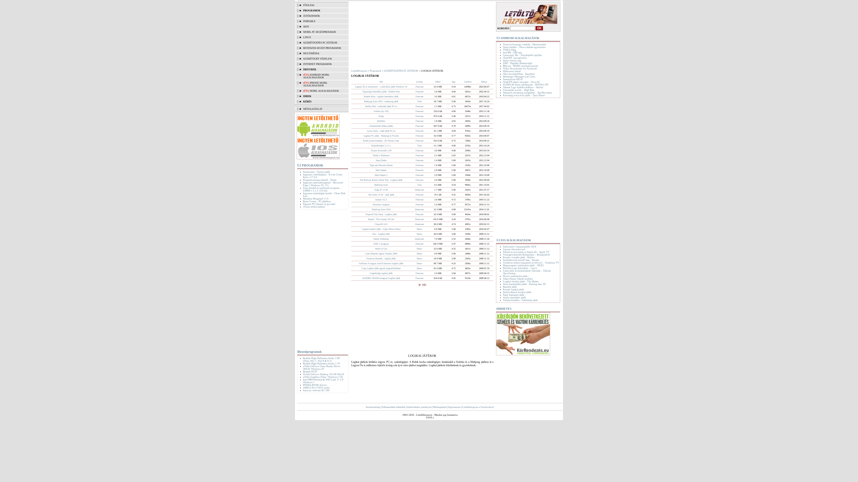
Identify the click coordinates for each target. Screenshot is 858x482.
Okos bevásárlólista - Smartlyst (519, 74)
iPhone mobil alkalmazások (315, 84)
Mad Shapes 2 (381, 175)
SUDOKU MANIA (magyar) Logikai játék (381, 278)
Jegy (454, 82)
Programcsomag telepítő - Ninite (319, 180)
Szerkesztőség (373, 407)
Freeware (419, 86)
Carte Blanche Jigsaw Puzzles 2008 (381, 253)
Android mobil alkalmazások (316, 76)
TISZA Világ (509, 49)
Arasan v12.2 (381, 199)
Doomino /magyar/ (381, 204)
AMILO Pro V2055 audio (316, 387)
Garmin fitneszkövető (514, 249)
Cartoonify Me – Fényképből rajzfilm (522, 55)
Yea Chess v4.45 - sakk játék (381, 194)
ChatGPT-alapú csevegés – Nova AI (521, 82)
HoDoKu (381, 121)
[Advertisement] (321, 279)
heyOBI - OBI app (512, 52)
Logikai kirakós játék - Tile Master (521, 281)
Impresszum (454, 407)
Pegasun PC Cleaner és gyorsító (319, 204)
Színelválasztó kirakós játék (517, 292)
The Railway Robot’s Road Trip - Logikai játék (381, 180)
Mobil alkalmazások (324, 90)
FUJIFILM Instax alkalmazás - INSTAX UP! (526, 84)
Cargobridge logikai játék (381, 273)
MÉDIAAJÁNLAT (312, 109)
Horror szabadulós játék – (516, 276)
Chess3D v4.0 (381, 224)
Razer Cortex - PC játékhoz (317, 201)
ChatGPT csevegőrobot (515, 57)
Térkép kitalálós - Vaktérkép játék (520, 300)
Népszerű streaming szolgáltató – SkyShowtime (527, 92)
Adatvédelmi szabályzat (419, 407)
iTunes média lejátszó (314, 206)
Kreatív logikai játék (513, 289)
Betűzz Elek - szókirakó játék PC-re (381, 106)
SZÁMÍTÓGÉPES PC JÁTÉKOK (320, 42)
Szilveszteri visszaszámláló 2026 (519, 246)
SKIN (306, 26)
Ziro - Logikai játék (381, 234)
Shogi (381, 116)
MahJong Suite (381, 185)
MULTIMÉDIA (311, 53)
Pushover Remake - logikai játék (381, 258)
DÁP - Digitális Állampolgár (517, 63)
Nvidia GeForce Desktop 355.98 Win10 (323, 374)
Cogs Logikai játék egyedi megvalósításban (381, 268)
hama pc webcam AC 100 (316, 390)
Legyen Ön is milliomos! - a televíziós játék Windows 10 (381, 86)
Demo (419, 229)
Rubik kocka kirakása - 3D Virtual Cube (381, 140)
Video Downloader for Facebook (520, 68)
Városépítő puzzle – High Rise (518, 90)
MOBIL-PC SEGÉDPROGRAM (319, 32)
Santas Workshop (381, 239)
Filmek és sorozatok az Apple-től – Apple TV (526, 252)
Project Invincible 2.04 (381, 150)
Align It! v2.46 (381, 190)
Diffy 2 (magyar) (381, 244)
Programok (375, 70)
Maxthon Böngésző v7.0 (315, 198)
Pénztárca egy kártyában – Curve (520, 268)
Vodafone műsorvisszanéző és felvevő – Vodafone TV (531, 262)
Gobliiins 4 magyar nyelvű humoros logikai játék (381, 263)
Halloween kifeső (512, 71)
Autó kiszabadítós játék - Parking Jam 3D (524, 284)
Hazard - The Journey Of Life (381, 219)
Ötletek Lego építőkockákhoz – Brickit (523, 87)
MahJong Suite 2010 (381, 209)
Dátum (484, 82)
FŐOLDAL (309, 5)
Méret (437, 82)
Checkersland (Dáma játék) (381, 126)
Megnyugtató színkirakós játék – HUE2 (523, 265)
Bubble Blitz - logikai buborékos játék (381, 96)
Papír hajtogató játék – (514, 294)
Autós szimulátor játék (514, 297)
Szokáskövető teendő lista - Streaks (521, 260)
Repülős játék (510, 286)
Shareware (419, 190)
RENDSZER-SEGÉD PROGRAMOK (322, 48)
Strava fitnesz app (512, 60)
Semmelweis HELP (513, 79)
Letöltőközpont (359, 70)
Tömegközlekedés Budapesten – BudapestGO (526, 254)
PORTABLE (309, 21)
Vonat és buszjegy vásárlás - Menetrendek (524, 44)
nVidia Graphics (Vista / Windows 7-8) (323, 377)
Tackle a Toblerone (381, 155)
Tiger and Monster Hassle (381, 165)
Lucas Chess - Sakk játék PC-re (381, 131)
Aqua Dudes (381, 160)
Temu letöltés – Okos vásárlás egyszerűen (524, 47)
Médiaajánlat (439, 407)
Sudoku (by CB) (381, 111)
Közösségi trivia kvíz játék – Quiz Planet (524, 95)
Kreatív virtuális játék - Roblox (519, 257)
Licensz (419, 82)
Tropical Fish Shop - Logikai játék (381, 214)
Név (381, 82)
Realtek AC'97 (310, 371)
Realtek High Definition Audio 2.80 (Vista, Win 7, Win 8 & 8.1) (321, 359)
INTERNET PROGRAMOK (317, 64)
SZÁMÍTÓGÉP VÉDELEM (317, 58)
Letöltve (467, 82)
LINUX (307, 37)
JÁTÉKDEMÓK (311, 16)
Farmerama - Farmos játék (316, 171)
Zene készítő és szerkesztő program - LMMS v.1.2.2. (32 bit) (322, 189)
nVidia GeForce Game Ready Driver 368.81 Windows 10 (321, 367)
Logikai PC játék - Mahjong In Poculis (381, 136)
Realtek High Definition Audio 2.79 (321, 363)
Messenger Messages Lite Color (519, 76)
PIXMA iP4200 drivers (315, 385)
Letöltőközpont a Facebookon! (478, 407)
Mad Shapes (381, 170)
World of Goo (381, 248)
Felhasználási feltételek (393, 407)
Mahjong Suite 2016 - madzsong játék (381, 101)
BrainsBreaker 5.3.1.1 (381, 145)
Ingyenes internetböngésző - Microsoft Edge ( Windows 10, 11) (323, 184)
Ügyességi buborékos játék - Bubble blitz (381, 91)
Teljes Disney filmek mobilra (518, 278)
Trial (419, 101)
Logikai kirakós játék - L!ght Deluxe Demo (381, 229)
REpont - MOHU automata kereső (520, 65)
